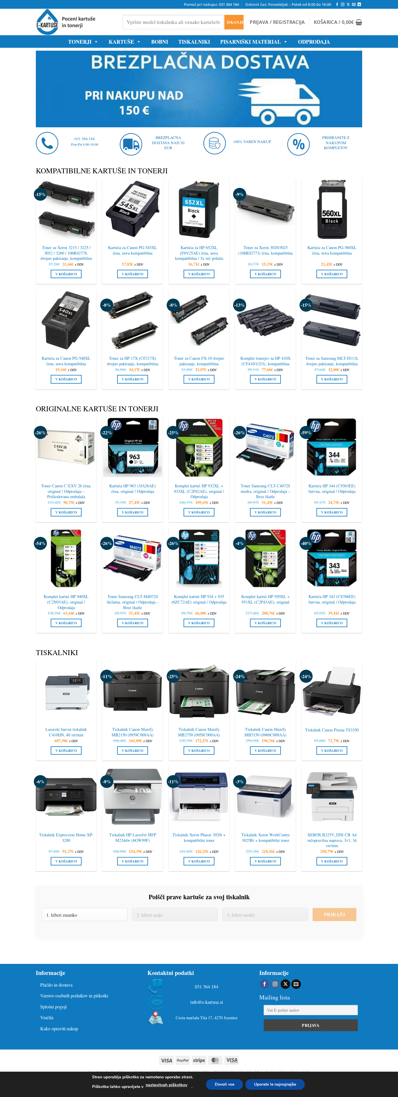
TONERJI (79, 41)
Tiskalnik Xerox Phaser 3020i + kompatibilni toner (199, 837)
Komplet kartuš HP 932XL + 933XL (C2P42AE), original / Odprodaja (199, 491)
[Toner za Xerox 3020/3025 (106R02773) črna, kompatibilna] (265, 209)
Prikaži (334, 914)
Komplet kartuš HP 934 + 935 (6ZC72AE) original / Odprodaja (199, 599)
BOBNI (159, 41)
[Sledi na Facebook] (337, 5)
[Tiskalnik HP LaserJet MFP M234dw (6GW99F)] (132, 796)
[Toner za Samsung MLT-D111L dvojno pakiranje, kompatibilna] (332, 320)
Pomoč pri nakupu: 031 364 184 (211, 4)
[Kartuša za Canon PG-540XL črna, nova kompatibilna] (66, 320)
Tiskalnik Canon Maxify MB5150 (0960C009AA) (265, 732)
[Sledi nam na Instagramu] (342, 5)
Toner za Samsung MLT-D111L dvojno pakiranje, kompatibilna (332, 361)
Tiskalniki (194, 41)
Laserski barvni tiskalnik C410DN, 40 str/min (66, 732)
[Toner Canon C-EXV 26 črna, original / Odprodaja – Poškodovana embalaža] (66, 447)
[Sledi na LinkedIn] (359, 5)
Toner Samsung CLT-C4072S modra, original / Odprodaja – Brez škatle (265, 491)
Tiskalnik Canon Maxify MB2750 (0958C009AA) (199, 732)
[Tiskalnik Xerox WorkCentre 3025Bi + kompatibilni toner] (265, 796)
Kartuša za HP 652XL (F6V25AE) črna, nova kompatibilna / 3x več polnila (199, 253)
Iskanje (235, 22)
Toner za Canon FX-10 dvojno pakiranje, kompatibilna (199, 361)
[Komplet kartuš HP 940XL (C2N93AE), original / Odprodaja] (66, 558)
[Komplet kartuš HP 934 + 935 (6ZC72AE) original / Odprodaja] (199, 558)
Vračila (46, 1017)
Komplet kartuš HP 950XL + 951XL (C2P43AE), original (265, 599)
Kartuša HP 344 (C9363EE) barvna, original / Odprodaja (332, 488)
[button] (277, 22)
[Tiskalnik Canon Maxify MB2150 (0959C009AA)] (132, 691)
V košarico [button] (66, 273)
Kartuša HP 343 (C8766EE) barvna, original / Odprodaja (332, 599)
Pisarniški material (250, 41)
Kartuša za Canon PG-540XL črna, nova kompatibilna (66, 361)
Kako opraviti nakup (59, 1028)
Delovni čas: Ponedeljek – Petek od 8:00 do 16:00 (288, 4)
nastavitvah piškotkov (166, 1085)
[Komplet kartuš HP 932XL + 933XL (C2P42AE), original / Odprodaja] (199, 447)
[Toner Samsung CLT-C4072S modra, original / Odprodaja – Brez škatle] (265, 447)
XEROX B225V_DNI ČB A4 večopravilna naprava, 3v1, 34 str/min (332, 840)
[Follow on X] (348, 5)
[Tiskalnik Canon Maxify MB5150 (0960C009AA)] (265, 691)
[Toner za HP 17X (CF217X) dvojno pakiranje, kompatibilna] (132, 320)
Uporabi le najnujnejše (275, 1084)
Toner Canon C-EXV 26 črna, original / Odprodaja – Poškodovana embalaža (66, 491)
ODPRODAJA (314, 41)
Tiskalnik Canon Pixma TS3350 (332, 730)
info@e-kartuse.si (206, 1002)
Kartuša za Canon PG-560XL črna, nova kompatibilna (331, 250)
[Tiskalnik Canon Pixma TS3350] (332, 691)
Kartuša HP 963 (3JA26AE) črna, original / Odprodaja (132, 488)
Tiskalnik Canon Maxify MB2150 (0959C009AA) (133, 732)
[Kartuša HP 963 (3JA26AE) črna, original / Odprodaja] (132, 447)
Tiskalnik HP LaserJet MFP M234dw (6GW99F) (132, 837)
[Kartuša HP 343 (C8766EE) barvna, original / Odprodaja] (332, 558)
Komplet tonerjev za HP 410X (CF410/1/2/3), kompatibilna (265, 361)
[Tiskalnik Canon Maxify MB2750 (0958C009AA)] (199, 691)
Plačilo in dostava (56, 985)
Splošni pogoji (53, 1006)
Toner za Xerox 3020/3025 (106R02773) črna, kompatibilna (265, 250)
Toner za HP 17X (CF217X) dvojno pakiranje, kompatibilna (132, 361)
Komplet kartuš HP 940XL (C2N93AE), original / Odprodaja (66, 602)
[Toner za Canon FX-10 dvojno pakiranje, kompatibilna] (199, 320)
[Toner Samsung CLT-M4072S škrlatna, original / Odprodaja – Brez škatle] (132, 558)
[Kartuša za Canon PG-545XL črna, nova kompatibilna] (132, 209)
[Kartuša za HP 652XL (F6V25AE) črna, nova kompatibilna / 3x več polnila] (199, 209)
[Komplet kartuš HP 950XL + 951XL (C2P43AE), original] (265, 558)
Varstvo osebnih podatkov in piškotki (74, 995)
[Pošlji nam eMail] (353, 5)
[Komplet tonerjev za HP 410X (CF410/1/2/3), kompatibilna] (265, 320)
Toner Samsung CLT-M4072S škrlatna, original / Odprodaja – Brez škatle (133, 602)
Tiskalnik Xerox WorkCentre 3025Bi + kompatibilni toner (265, 837)
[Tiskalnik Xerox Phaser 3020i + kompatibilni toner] (199, 796)
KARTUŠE (121, 41)
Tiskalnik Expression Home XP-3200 (66, 837)
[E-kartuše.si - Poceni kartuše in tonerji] (75, 22)
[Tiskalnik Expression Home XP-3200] (66, 796)
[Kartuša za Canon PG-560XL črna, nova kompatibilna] (332, 209)
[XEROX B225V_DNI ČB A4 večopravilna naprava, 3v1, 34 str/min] (332, 796)
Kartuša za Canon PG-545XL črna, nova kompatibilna (132, 250)
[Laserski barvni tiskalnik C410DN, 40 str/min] (66, 691)
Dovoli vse (224, 1084)
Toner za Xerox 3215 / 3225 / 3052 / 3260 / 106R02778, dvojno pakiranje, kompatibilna (66, 253)
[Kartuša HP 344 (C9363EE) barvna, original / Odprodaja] (332, 447)
